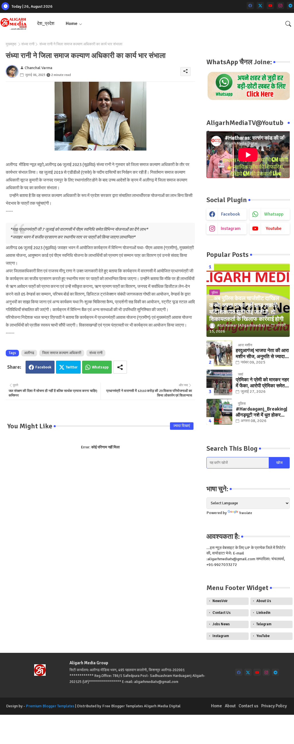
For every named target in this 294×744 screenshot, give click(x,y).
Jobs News (221, 624)
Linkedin (263, 612)
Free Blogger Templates (122, 706)
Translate (245, 513)
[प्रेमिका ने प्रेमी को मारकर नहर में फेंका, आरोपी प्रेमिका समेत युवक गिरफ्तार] (219, 382)
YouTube (263, 636)
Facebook (43, 367)
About (230, 705)
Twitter (72, 367)
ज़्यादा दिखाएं (181, 425)
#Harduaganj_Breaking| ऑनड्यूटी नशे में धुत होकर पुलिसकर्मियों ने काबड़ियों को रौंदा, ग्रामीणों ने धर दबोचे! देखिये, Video (261, 412)
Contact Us (221, 612)
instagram (231, 228)
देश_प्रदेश (45, 23)
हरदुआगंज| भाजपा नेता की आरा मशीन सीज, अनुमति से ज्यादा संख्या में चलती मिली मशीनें (262, 354)
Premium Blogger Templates (50, 706)
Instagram (220, 636)
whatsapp (273, 214)
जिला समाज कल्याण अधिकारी (61, 353)
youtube (274, 228)
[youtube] (270, 5)
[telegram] (290, 5)
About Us (263, 601)
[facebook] (250, 5)
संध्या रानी (27, 44)
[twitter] (260, 5)
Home (72, 23)
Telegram (263, 624)
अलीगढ (29, 353)
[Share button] (120, 367)
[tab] (45, 23)
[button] (288, 24)
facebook (230, 214)
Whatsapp (100, 367)
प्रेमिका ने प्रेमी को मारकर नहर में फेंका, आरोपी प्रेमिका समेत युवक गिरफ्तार (262, 383)
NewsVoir (220, 601)
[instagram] (280, 5)
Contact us (248, 705)
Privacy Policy (274, 705)
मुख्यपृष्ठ (11, 44)
